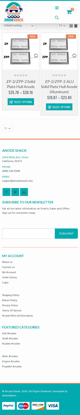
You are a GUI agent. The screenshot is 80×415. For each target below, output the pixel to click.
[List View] (76, 25)
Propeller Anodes (12, 366)
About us (7, 261)
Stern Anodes (10, 356)
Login (5, 282)
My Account (9, 272)
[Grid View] (71, 25)
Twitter (15, 192)
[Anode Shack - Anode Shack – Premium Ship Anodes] (14, 12)
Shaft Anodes (10, 338)
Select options (23, 102)
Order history (9, 277)
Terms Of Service (11, 310)
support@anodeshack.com (17, 180)
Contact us (8, 267)
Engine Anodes (11, 361)
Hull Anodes (9, 333)
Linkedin (24, 192)
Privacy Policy (10, 305)
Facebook (6, 192)
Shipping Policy (10, 295)
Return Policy (9, 300)
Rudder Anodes (11, 343)
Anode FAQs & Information (17, 315)
